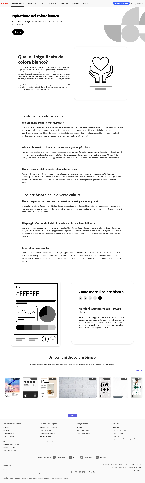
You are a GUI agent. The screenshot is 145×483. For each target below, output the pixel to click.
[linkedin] (83, 480)
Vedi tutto (139, 379)
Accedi (139, 3)
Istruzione (75, 3)
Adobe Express (32, 3)
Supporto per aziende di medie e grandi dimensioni (126, 447)
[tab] (80, 298)
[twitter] (80, 480)
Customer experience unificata (48, 441)
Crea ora (18, 32)
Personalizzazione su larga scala (48, 435)
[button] (132, 3)
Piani (84, 3)
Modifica (51, 3)
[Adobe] (4, 3)
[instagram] (76, 480)
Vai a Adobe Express (121, 3)
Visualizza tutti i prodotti (9, 458)
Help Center (116, 435)
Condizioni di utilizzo (135, 472)
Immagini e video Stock (9, 455)
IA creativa (6, 435)
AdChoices (139, 478)
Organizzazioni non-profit (83, 438)
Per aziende (63, 3)
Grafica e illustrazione (9, 441)
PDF (4, 447)
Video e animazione (8, 444)
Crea (42, 3)
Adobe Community (118, 441)
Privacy (126, 472)
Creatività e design (16, 3)
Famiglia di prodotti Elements (11, 453)
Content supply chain (45, 438)
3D (4, 450)
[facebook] (72, 480)
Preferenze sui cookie (111, 475)
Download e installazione (119, 438)
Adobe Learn (116, 444)
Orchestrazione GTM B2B (46, 447)
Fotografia (6, 438)
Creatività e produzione (46, 444)
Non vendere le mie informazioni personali (130, 475)
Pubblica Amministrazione (83, 441)
